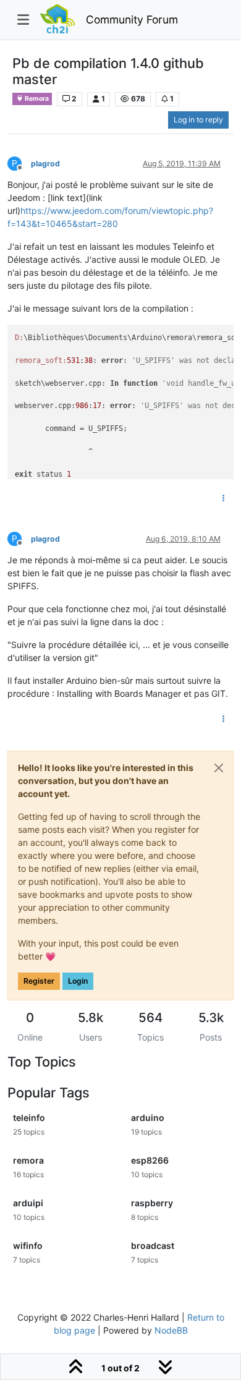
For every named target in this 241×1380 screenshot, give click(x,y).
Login (78, 981)
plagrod (45, 163)
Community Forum (132, 19)
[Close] (219, 768)
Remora (36, 99)
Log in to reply (198, 119)
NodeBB (171, 1330)
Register (38, 981)
